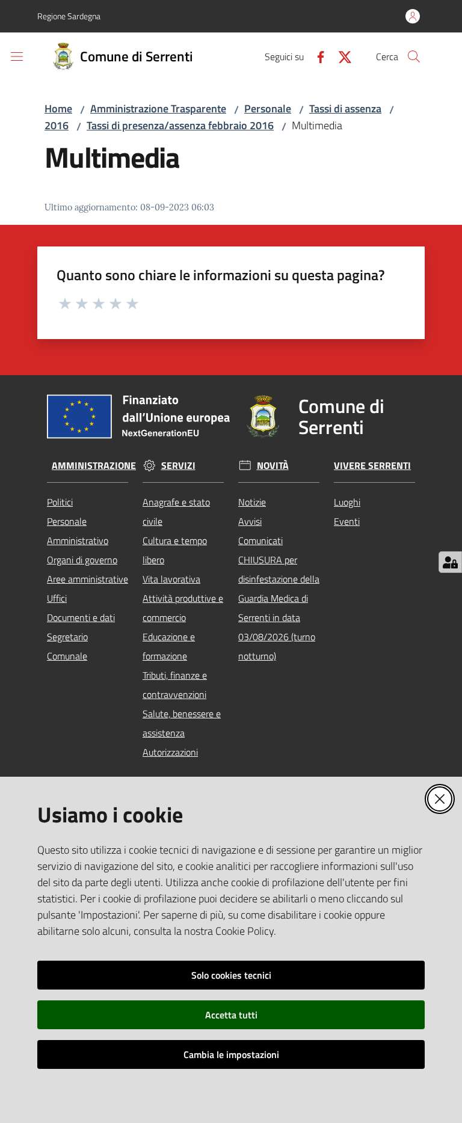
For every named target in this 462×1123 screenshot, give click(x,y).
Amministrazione (94, 466)
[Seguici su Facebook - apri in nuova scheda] (316, 56)
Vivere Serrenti (372, 466)
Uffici (57, 598)
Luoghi (347, 502)
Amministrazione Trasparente (158, 108)
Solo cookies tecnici (231, 975)
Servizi (178, 466)
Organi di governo (82, 559)
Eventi (347, 521)
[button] (414, 56)
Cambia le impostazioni (231, 1054)
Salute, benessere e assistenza (182, 723)
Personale (267, 108)
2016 (57, 125)
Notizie (252, 502)
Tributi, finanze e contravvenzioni (175, 685)
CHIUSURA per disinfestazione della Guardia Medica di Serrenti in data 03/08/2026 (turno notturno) (278, 607)
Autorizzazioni (170, 752)
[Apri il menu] (17, 56)
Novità (273, 466)
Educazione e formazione (169, 646)
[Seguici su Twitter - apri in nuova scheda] (340, 56)
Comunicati (260, 540)
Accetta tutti (231, 1015)
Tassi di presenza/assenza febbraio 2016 (180, 125)
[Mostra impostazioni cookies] (450, 562)
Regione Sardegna (68, 16)
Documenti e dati (81, 617)
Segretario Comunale (67, 646)
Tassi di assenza (345, 108)
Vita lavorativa (171, 579)
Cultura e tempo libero (175, 550)
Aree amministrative (87, 579)
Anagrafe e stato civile (176, 511)
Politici (60, 502)
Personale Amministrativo (77, 531)
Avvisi (250, 521)
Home (58, 108)
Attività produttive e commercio (183, 608)
